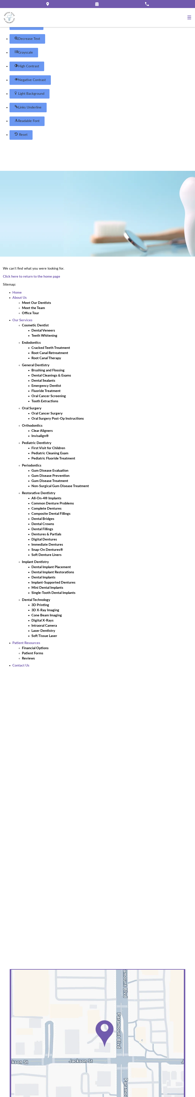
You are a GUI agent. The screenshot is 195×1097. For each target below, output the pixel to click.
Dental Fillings (42, 529)
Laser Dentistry (43, 631)
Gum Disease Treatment (49, 481)
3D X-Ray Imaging (45, 610)
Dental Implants (43, 577)
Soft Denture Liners (46, 555)
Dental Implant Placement (51, 567)
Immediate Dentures (47, 544)
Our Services (22, 320)
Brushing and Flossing (48, 370)
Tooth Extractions (44, 401)
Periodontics (31, 465)
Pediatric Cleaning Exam (49, 453)
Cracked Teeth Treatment (50, 348)
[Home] (9, 17)
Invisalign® (40, 436)
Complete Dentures (46, 508)
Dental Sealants (43, 380)
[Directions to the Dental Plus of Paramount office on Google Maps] (47, 4)
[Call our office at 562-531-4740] (147, 4)
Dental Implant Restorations (52, 572)
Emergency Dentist (46, 386)
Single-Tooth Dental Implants (53, 593)
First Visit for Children (48, 448)
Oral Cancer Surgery (47, 413)
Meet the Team (33, 308)
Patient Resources (26, 643)
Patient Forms (32, 653)
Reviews (28, 658)
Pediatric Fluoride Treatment (53, 458)
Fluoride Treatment (46, 391)
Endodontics (31, 343)
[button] (27, 39)
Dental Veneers (43, 330)
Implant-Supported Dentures (53, 582)
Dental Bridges (42, 519)
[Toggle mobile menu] (189, 17)
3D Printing (40, 605)
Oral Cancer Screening (48, 396)
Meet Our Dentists (36, 303)
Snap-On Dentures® (47, 550)
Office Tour (30, 313)
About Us (19, 298)
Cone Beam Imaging (46, 615)
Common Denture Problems (52, 503)
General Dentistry (36, 365)
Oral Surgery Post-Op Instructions (57, 418)
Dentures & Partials (46, 534)
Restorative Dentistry (38, 493)
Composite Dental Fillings (50, 514)
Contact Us (20, 665)
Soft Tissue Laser (44, 636)
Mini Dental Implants (47, 587)
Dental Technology (36, 600)
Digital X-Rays (42, 620)
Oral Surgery (32, 408)
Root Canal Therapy (46, 358)
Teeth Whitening (44, 335)
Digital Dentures (44, 539)
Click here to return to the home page (31, 276)
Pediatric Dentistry (36, 443)
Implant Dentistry (35, 562)
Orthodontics (32, 425)
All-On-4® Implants (46, 498)
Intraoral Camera (44, 625)
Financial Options (35, 648)
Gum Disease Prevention (50, 476)
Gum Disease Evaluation (49, 470)
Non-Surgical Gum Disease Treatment (60, 486)
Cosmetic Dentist (35, 325)
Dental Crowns (42, 524)
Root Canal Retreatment (49, 353)
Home (17, 292)
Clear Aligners (42, 431)
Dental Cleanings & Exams (51, 375)
